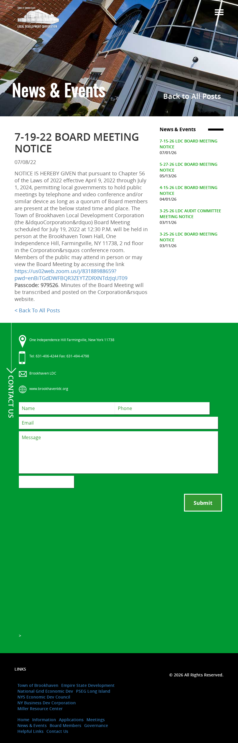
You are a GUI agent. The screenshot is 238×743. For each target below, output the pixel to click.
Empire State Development (88, 685)
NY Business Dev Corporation (46, 702)
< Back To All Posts (37, 310)
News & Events (32, 725)
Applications (71, 719)
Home (23, 719)
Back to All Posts (192, 96)
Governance (96, 725)
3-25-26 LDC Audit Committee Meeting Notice (190, 213)
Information (44, 719)
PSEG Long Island (93, 691)
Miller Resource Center (40, 708)
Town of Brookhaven (37, 685)
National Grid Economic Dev (45, 691)
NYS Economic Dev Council (43, 697)
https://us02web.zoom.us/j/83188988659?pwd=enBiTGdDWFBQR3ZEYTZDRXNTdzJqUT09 (71, 274)
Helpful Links (30, 731)
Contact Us (57, 731)
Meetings (95, 719)
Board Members (65, 725)
